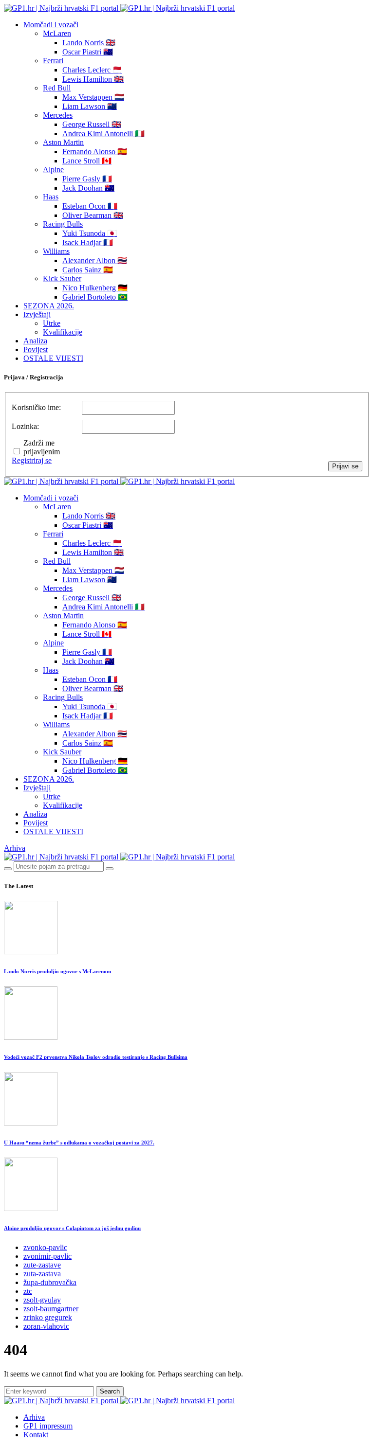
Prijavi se (345, 466)
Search (110, 1391)
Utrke (51, 323)
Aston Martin (63, 142)
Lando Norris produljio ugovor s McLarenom (57, 971)
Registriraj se (32, 460)
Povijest (35, 349)
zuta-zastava (42, 1273)
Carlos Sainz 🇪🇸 (87, 270)
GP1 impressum (48, 1426)
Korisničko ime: (36, 407)
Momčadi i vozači (50, 24)
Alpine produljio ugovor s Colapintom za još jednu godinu (72, 1228)
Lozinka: (25, 426)
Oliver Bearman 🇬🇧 (92, 215)
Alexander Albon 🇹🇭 (94, 260)
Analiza (35, 341)
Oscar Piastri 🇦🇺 (87, 52)
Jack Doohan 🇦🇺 (88, 188)
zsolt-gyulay (42, 1300)
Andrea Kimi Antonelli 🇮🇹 (103, 133)
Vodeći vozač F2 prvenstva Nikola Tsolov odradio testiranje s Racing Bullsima (95, 1057)
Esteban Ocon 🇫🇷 (89, 206)
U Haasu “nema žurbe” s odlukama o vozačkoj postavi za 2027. (79, 1142)
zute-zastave (42, 1265)
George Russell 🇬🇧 (91, 124)
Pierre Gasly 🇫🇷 (87, 179)
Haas (50, 197)
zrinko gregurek (47, 1317)
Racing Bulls (63, 224)
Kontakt (35, 1434)
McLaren (57, 33)
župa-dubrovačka (49, 1282)
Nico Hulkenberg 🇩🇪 (95, 288)
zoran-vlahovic (46, 1326)
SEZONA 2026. (48, 306)
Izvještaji (37, 314)
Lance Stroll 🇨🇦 (87, 161)
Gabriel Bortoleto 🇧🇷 (95, 297)
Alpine (53, 169)
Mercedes (58, 115)
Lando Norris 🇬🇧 (88, 42)
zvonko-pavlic (45, 1247)
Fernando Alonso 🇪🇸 (94, 151)
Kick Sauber (62, 278)
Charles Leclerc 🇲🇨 (92, 70)
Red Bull (57, 88)
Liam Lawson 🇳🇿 (89, 106)
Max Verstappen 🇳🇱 (93, 97)
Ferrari (53, 60)
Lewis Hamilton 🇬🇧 (93, 79)
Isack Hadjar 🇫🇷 (87, 242)
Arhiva (14, 848)
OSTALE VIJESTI (53, 358)
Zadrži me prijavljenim (41, 447)
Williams (56, 251)
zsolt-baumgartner (50, 1308)
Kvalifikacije (62, 332)
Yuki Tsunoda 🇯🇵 (89, 233)
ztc (27, 1291)
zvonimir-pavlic (47, 1256)
